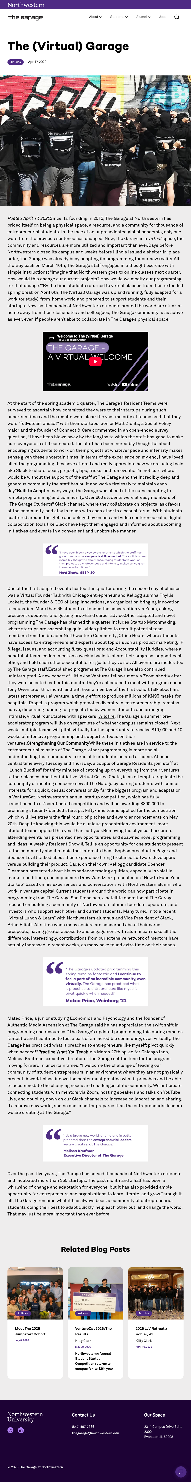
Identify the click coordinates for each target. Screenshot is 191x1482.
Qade (74, 864)
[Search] (177, 17)
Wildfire (106, 716)
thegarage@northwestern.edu (95, 1433)
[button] (95, 17)
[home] (26, 17)
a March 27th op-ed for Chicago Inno (130, 1052)
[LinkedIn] (21, 1430)
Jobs (162, 17)
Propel (35, 703)
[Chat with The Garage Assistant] (181, 1472)
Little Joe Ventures (90, 676)
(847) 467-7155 (83, 1427)
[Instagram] (10, 1430)
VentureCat (23, 797)
